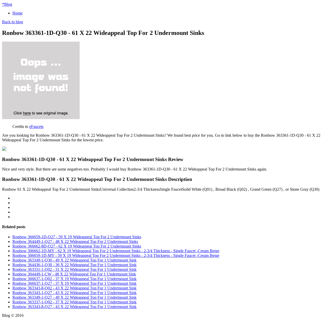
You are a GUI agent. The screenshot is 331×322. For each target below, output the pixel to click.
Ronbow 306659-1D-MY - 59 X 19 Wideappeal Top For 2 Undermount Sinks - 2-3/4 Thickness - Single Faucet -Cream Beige (115, 255)
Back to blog (12, 22)
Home (17, 13)
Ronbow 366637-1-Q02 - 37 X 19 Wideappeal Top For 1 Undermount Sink (74, 279)
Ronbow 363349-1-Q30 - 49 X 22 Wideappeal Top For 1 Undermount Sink (74, 260)
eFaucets (36, 126)
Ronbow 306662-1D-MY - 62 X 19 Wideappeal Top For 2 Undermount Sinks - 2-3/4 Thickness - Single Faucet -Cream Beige (115, 251)
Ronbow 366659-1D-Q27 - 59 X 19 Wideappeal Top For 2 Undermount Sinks (76, 237)
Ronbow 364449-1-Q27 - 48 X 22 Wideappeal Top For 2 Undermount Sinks (75, 241)
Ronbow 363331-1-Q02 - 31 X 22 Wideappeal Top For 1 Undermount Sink (74, 269)
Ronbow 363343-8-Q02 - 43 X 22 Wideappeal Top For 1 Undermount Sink (74, 288)
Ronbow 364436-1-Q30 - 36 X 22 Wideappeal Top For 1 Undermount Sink (74, 265)
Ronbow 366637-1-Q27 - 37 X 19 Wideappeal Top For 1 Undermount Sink (74, 283)
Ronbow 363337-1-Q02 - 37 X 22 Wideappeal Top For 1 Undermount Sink (74, 302)
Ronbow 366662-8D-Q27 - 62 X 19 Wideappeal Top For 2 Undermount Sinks (76, 246)
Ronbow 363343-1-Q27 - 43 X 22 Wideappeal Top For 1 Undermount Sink (74, 292)
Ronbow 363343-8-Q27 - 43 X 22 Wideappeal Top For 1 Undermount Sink (74, 306)
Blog (7, 4)
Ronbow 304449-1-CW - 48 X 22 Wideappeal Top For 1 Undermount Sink (74, 274)
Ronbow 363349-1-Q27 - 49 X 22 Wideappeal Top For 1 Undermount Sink (74, 297)
